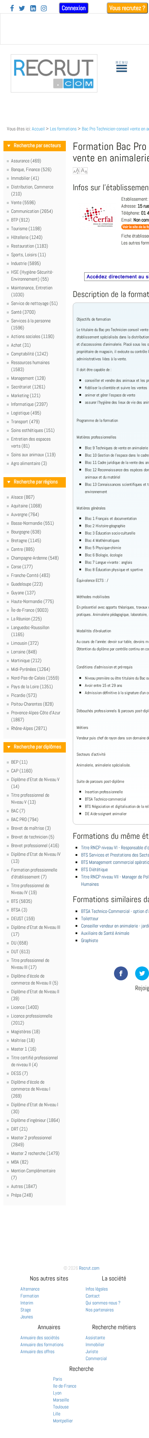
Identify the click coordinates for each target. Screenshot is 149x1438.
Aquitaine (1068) (26, 506)
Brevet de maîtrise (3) (31, 828)
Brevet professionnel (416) (35, 845)
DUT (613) (20, 951)
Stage (25, 1310)
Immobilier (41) (25, 178)
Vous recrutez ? (127, 8)
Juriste (92, 1351)
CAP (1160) (22, 771)
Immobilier (95, 1344)
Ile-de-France (64, 1386)
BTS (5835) (21, 901)
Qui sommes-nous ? (103, 1303)
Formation (29, 1296)
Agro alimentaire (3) (29, 463)
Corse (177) (22, 566)
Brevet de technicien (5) (32, 837)
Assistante (95, 1337)
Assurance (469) (26, 161)
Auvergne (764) (25, 514)
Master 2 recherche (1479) (35, 1153)
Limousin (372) (25, 643)
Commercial (96, 1358)
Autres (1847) (24, 1186)
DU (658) (19, 943)
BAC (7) (18, 811)
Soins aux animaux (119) (33, 454)
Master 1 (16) (23, 1049)
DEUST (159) (23, 918)
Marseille (61, 1400)
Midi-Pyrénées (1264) (30, 669)
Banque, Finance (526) (31, 169)
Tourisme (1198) (26, 228)
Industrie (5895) (26, 263)
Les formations (63, 129)
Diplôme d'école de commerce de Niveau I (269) (30, 1089)
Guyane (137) (23, 592)
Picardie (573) (24, 695)
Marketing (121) (26, 395)
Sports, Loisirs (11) (28, 254)
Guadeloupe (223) (27, 584)
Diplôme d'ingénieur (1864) (35, 1120)
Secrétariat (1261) (28, 387)
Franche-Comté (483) (30, 575)
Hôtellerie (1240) (27, 237)
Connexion (74, 8)
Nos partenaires (100, 1310)
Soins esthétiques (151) (33, 430)
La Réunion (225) (26, 619)
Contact (93, 1296)
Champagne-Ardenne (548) (35, 558)
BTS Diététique (94, 869)
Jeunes (26, 1317)
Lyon (57, 1393)
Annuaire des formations (41, 1344)
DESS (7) (19, 1073)
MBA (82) (19, 1162)
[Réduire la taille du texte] (84, 170)
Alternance (30, 1289)
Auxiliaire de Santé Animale (105, 933)
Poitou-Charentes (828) (32, 704)
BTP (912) (20, 220)
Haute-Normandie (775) (32, 601)
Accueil (38, 129)
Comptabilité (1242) (29, 354)
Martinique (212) (26, 660)
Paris (57, 1379)
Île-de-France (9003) (30, 610)
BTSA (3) (19, 910)
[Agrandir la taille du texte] (76, 170)
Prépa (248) (22, 1195)
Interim (26, 1303)
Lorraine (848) (24, 652)
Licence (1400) (25, 1007)
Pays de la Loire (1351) (32, 686)
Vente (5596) (23, 202)
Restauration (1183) (29, 246)
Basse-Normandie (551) (32, 523)
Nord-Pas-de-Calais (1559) (35, 678)
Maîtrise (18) (23, 1040)
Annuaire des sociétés (39, 1337)
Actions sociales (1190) (32, 336)
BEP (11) (19, 762)
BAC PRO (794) (24, 819)
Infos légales (97, 1289)
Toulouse (61, 1407)
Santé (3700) (23, 312)
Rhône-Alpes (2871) (29, 728)
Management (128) (28, 378)
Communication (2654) (32, 211)
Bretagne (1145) (26, 540)
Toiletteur (89, 918)
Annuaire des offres (37, 1351)
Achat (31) (21, 345)
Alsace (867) (23, 497)
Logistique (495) (26, 413)
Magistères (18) (25, 1031)
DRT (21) (19, 1129)
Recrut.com (89, 1268)
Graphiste (89, 940)
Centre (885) (23, 549)
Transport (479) (25, 421)
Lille (56, 1414)
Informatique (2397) (29, 404)
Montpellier (63, 1420)
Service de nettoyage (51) (34, 303)
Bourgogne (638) (26, 532)
